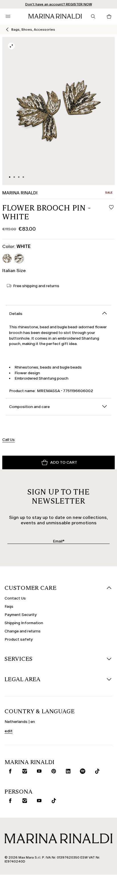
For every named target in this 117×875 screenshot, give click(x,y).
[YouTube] (38, 771)
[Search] (93, 16)
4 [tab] (23, 177)
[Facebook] (9, 771)
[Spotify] (81, 771)
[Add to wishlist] (111, 207)
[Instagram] (23, 771)
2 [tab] (14, 177)
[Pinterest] (52, 771)
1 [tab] (9, 177)
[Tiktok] (96, 771)
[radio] (7, 258)
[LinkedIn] (67, 771)
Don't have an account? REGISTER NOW (58, 4)
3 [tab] (18, 177)
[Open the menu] (8, 16)
